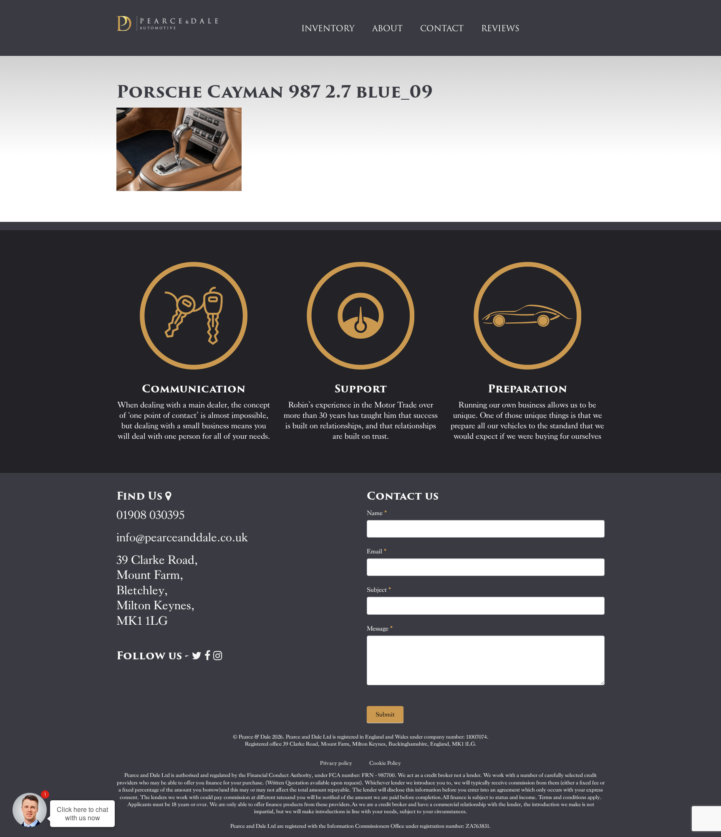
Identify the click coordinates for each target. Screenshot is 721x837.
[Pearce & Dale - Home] (172, 23)
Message (380, 628)
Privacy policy (336, 763)
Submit (385, 714)
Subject (379, 589)
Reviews (500, 28)
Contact (442, 28)
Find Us (140, 496)
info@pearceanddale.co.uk (182, 537)
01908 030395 (150, 515)
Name (377, 513)
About (387, 28)
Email (377, 551)
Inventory (328, 28)
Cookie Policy (385, 763)
